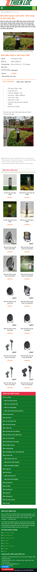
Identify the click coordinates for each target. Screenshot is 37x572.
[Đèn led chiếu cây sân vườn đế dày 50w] (27, 345)
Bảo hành (4, 67)
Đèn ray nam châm (8, 438)
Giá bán (3, 73)
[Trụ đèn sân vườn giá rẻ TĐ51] (10, 209)
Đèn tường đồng (8, 448)
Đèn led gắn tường (8, 445)
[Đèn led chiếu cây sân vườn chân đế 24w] (10, 236)
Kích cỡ (3, 61)
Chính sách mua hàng (8, 532)
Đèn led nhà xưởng (9, 499)
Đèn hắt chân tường (9, 424)
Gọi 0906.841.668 (7, 569)
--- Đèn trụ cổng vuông (10, 400)
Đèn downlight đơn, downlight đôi (13, 452)
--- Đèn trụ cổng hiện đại (10, 404)
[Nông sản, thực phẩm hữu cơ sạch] (18, 3)
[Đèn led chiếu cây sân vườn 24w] (27, 318)
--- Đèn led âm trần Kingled (11, 462)
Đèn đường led (7, 496)
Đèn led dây (6, 486)
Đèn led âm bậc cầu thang (11, 441)
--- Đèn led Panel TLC (9, 475)
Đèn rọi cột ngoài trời (9, 421)
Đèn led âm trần (7, 455)
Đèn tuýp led (7, 469)
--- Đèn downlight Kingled (11, 465)
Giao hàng (5, 540)
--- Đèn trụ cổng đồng (9, 407)
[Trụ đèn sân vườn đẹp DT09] (10, 182)
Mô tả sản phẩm (8, 81)
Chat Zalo (5, 566)
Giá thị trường (5, 70)
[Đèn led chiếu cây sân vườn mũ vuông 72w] (27, 236)
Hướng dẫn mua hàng (8, 546)
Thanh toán (6, 543)
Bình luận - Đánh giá (24, 82)
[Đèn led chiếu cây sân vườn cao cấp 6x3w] (27, 372)
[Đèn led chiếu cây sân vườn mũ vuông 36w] (27, 263)
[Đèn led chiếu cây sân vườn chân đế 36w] (10, 263)
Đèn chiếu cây (7, 428)
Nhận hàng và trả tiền (8, 538)
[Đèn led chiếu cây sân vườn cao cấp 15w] (10, 345)
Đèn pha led (6, 493)
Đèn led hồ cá (7, 417)
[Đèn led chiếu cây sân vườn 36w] (10, 318)
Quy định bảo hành (8, 535)
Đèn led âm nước (8, 414)
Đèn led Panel (7, 472)
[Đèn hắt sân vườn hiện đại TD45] (27, 182)
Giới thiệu (5, 548)
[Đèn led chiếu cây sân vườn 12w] (10, 290)
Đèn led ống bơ (7, 489)
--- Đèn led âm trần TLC (10, 458)
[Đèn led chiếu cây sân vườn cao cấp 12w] (10, 372)
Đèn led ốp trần (7, 482)
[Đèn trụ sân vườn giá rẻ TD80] (27, 209)
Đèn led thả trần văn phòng (11, 431)
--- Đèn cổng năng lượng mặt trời (13, 411)
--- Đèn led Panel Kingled (10, 479)
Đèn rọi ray (6, 503)
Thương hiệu (5, 64)
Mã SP (3, 58)
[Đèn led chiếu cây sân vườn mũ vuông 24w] (27, 290)
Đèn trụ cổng (7, 397)
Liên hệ (5, 551)
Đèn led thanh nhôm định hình (12, 434)
